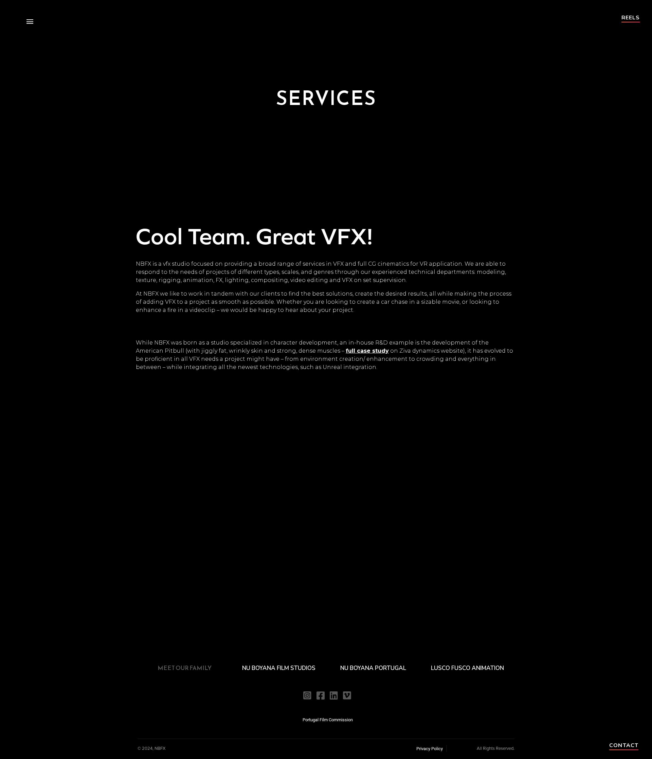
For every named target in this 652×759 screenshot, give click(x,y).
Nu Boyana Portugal (373, 668)
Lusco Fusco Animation (467, 668)
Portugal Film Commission (328, 720)
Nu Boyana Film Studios (278, 668)
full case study (367, 351)
